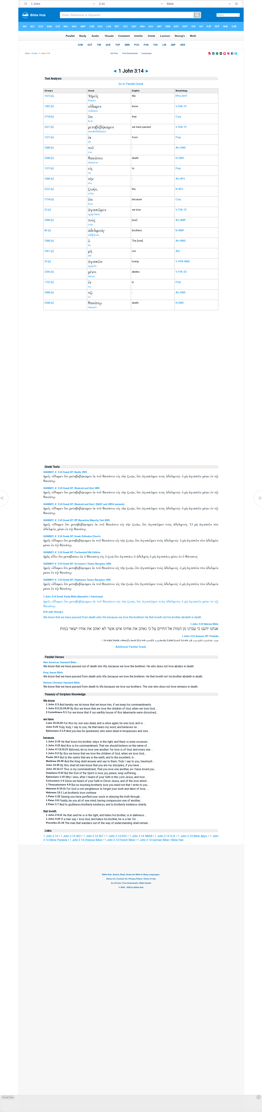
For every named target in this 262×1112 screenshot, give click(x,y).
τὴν (124, 601)
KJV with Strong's (53, 612)
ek (89, 142)
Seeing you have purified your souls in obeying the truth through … (94, 796)
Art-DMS (181, 292)
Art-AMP (181, 220)
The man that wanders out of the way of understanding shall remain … (98, 823)
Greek (34, 53)
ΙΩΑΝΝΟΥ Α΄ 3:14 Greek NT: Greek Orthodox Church (72, 536)
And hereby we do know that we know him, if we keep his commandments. (99, 704)
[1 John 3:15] (257, 506)
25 (45, 209)
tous (90, 224)
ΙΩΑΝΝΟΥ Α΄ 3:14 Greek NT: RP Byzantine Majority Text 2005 (76, 520)
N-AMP (180, 230)
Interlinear (96, 596)
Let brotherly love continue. (71, 792)
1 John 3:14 (50, 836)
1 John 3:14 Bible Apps (192, 836)
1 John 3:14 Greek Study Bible (60, 596)
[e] (52, 96)
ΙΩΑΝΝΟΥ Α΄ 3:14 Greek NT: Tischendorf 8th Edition (71, 552)
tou (90, 152)
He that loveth (153, 617)
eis (89, 173)
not (165, 617)
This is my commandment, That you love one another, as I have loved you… (101, 769)
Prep (178, 137)
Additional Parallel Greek (130, 647)
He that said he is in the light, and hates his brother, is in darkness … (96, 815)
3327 (47, 127)
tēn (90, 183)
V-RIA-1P (181, 106)
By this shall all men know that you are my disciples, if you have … (94, 765)
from (85, 617)
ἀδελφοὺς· (173, 601)
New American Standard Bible (59, 662)
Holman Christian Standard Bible (61, 682)
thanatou (93, 162)
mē (89, 255)
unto (99, 617)
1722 (47, 282)
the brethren (136, 617)
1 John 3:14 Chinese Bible (86, 840)
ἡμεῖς (46, 601)
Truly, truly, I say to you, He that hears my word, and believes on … (92, 727)
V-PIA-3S (181, 271)
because (112, 617)
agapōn (92, 266)
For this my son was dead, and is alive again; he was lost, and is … (95, 723)
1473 (47, 96)
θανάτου (109, 601)
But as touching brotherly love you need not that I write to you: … (98, 785)
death (92, 617)
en (89, 286)
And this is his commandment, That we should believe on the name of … (98, 745)
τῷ (216, 601)
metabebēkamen (97, 131)
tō (89, 297)
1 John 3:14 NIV (71, 836)
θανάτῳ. (49, 606)
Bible (27, 53)
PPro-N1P (181, 96)
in (192, 617)
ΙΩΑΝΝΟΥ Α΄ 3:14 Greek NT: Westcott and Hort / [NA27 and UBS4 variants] (83, 504)
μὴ (186, 601)
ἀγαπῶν (195, 601)
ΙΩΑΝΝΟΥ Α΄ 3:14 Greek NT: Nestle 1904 (65, 472)
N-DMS (180, 302)
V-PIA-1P (181, 209)
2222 (47, 189)
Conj (178, 116)
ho (89, 245)
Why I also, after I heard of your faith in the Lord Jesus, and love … (96, 777)
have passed (73, 617)
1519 (47, 168)
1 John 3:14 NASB (140, 836)
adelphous (93, 235)
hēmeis (92, 100)
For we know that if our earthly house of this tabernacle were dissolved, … (102, 712)
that (57, 617)
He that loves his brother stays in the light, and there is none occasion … (98, 741)
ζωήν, (131, 601)
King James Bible (53, 672)
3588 (47, 147)
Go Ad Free (7, 1097)
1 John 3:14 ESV (116, 836)
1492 (47, 106)
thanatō (92, 307)
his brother (174, 617)
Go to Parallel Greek (131, 84)
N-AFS (179, 189)
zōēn (91, 193)
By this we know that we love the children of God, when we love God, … (102, 708)
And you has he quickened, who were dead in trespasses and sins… (98, 731)
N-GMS (180, 158)
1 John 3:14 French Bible (119, 840)
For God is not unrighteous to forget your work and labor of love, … (97, 788)
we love (123, 617)
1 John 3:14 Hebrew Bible (204, 624)
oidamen (93, 111)
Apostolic (83, 596)
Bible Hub (177, 840)
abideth (186, 617)
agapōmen (94, 214)
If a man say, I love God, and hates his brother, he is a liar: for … (92, 819)
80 (45, 230)
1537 (47, 137)
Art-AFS (180, 178)
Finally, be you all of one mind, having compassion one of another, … (94, 800)
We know (49, 617)
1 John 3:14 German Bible (153, 840)
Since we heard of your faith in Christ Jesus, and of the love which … (97, 781)
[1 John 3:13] (4, 506)
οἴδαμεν (57, 601)
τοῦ (99, 601)
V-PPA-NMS (183, 261)
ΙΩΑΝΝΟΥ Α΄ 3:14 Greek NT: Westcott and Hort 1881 (71, 488)
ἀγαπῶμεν (150, 601)
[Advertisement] (131, 387)
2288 (47, 158)
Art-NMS (181, 240)
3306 (47, 271)
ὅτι (66, 601)
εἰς (118, 601)
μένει (205, 601)
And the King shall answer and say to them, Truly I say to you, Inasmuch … (100, 761)
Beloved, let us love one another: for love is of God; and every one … (99, 749)
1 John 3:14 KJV (165, 836)
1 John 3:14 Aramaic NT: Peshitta (200, 636)
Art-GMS (181, 147)
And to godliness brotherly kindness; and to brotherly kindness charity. (96, 804)
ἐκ (94, 601)
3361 (47, 251)
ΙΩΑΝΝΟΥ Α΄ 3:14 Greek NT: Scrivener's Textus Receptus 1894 (77, 563)
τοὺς (162, 601)
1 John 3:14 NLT (93, 836)
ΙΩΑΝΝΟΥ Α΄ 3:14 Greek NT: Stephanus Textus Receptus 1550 (77, 579)
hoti (90, 121)
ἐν (211, 601)
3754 (47, 116)
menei (91, 276)
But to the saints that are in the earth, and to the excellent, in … (91, 757)
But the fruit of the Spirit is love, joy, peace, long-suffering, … (92, 773)
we (63, 617)
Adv (178, 251)
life (104, 617)
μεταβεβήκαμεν (80, 601)
